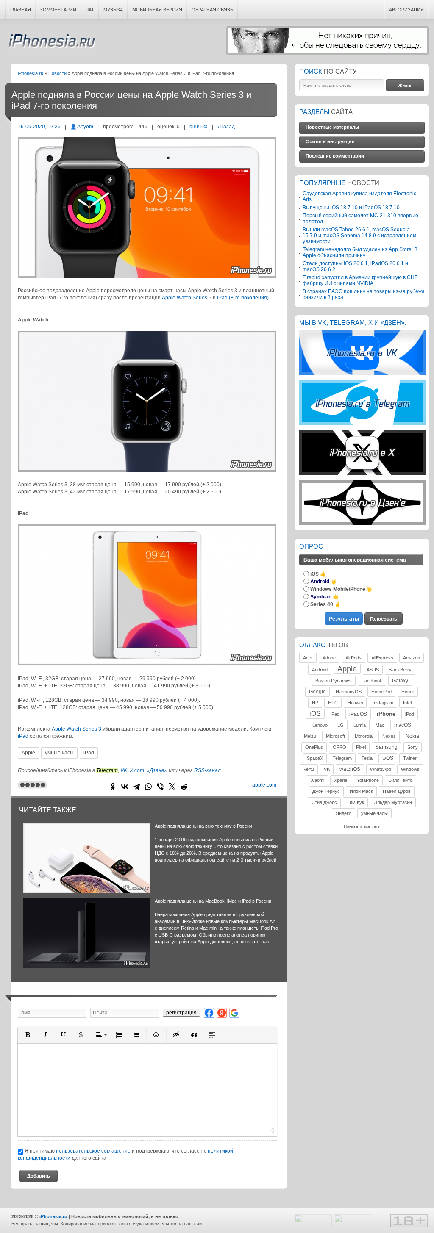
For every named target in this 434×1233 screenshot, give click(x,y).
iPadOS (358, 714)
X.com (137, 770)
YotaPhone (368, 780)
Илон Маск (361, 791)
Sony (412, 747)
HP (315, 702)
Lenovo (320, 725)
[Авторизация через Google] (234, 1012)
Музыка (113, 9)
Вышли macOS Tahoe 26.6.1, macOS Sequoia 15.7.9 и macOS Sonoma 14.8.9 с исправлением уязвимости (359, 235)
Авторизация (406, 9)
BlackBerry (400, 669)
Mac (380, 725)
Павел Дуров (397, 791)
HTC (333, 702)
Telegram (342, 758)
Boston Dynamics (333, 680)
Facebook (372, 680)
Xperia (340, 780)
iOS (315, 713)
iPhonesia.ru (50, 43)
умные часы (59, 753)
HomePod (381, 691)
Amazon (411, 657)
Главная (20, 9)
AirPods (353, 657)
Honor (407, 691)
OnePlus (314, 747)
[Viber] (160, 786)
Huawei (355, 702)
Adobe (329, 657)
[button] (27, 1035)
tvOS (387, 758)
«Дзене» (157, 770)
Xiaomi (317, 780)
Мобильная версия (157, 9)
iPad (23, 736)
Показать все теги (362, 826)
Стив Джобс (324, 802)
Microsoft (335, 736)
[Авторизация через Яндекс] (222, 1012)
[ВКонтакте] (125, 786)
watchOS (349, 769)
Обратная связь (212, 9)
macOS (402, 725)
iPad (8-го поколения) (243, 298)
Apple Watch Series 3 (76, 729)
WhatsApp (380, 769)
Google (317, 692)
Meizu (310, 736)
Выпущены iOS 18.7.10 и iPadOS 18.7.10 (351, 207)
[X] (172, 786)
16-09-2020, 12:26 (39, 126)
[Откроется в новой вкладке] (362, 373)
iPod (409, 714)
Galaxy (400, 681)
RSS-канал (207, 770)
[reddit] (184, 786)
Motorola (364, 736)
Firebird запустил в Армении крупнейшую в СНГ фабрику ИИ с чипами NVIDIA (360, 280)
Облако (312, 645)
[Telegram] (136, 786)
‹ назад (226, 126)
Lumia (359, 725)
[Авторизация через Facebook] (209, 1012)
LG (340, 725)
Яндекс (343, 813)
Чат (90, 9)
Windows (410, 769)
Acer (308, 657)
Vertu (308, 769)
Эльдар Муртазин (393, 802)
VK (123, 770)
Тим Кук (355, 802)
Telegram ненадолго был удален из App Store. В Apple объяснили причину (360, 252)
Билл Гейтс (400, 780)
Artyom (85, 126)
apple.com (264, 785)
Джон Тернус (326, 791)
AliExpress (382, 657)
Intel (407, 702)
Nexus (389, 736)
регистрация (181, 1012)
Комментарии (58, 9)
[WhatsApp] (148, 786)
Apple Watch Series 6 (186, 298)
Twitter (410, 758)
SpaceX (315, 758)
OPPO (339, 747)
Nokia (412, 736)
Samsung (387, 747)
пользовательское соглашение (93, 1150)
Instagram (383, 702)
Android (320, 669)
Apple (28, 753)
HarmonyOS (349, 691)
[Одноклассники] (113, 786)
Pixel (361, 747)
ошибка (198, 126)
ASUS (373, 669)
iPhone (386, 714)
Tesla (367, 758)
